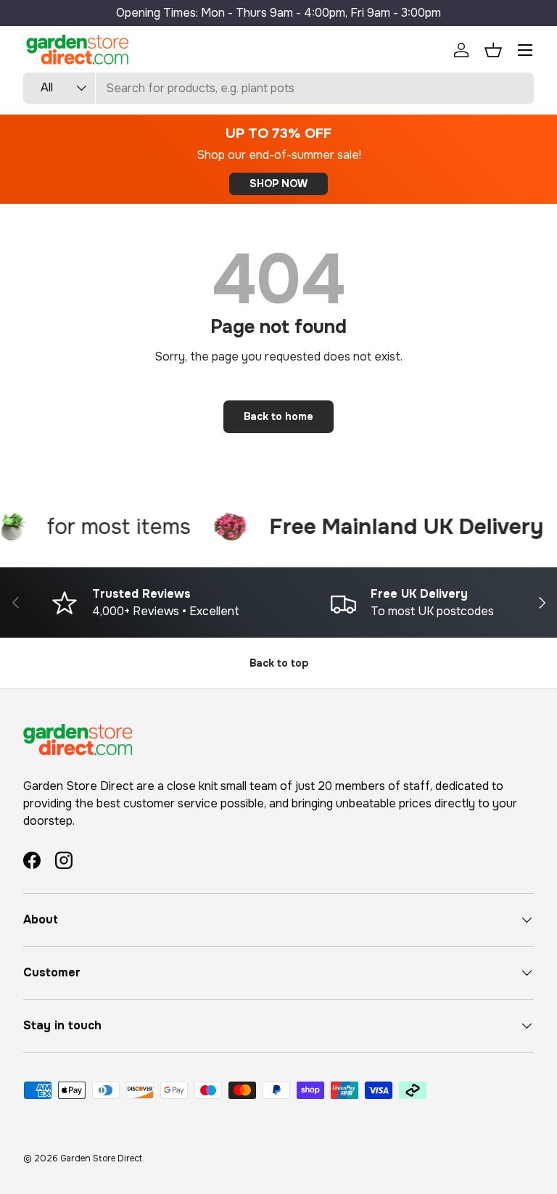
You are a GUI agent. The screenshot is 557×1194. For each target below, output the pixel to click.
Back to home (278, 416)
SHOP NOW (278, 183)
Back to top (278, 663)
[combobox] (278, 88)
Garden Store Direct (101, 1158)
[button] (493, 50)
